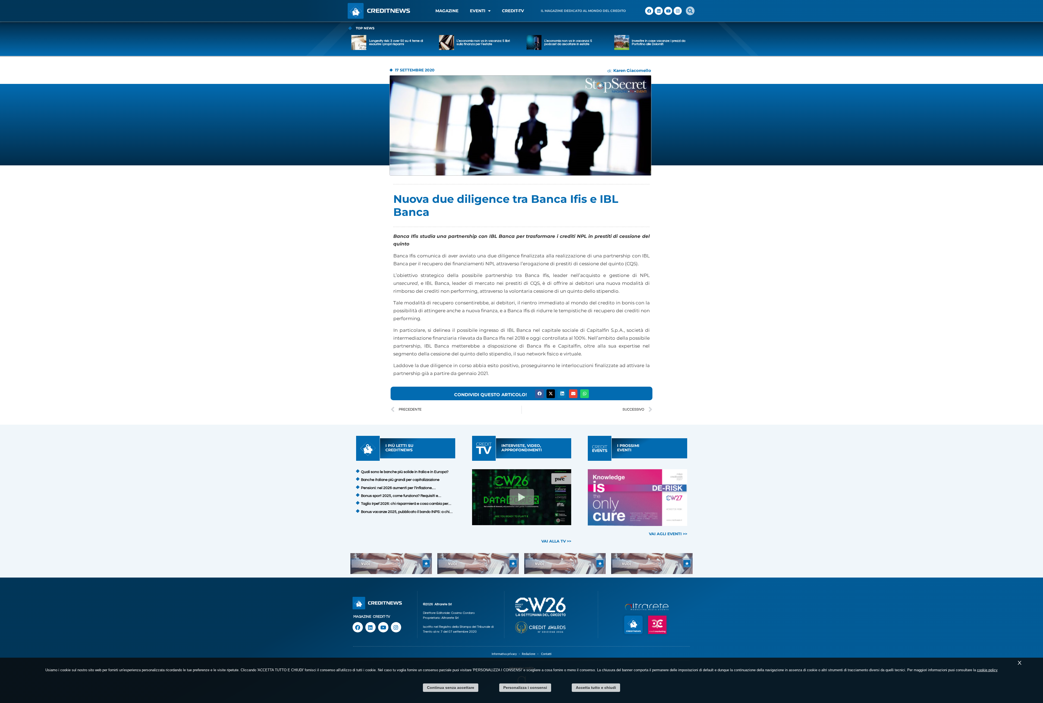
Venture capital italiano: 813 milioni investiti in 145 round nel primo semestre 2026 (657, 42)
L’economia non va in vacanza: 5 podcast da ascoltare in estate (480, 42)
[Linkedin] (659, 11)
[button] (690, 11)
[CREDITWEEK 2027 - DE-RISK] (637, 497)
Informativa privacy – (507, 653)
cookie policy (987, 670)
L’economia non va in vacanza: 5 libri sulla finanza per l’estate (395, 42)
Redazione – (531, 653)
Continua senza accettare (450, 687)
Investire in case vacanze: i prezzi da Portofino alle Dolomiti (571, 42)
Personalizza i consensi (525, 687)
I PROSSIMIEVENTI (628, 447)
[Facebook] (649, 11)
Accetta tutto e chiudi (596, 687)
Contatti (546, 653)
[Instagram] (678, 11)
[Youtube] (668, 11)
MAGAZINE (446, 10)
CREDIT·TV (381, 617)
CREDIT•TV (513, 10)
